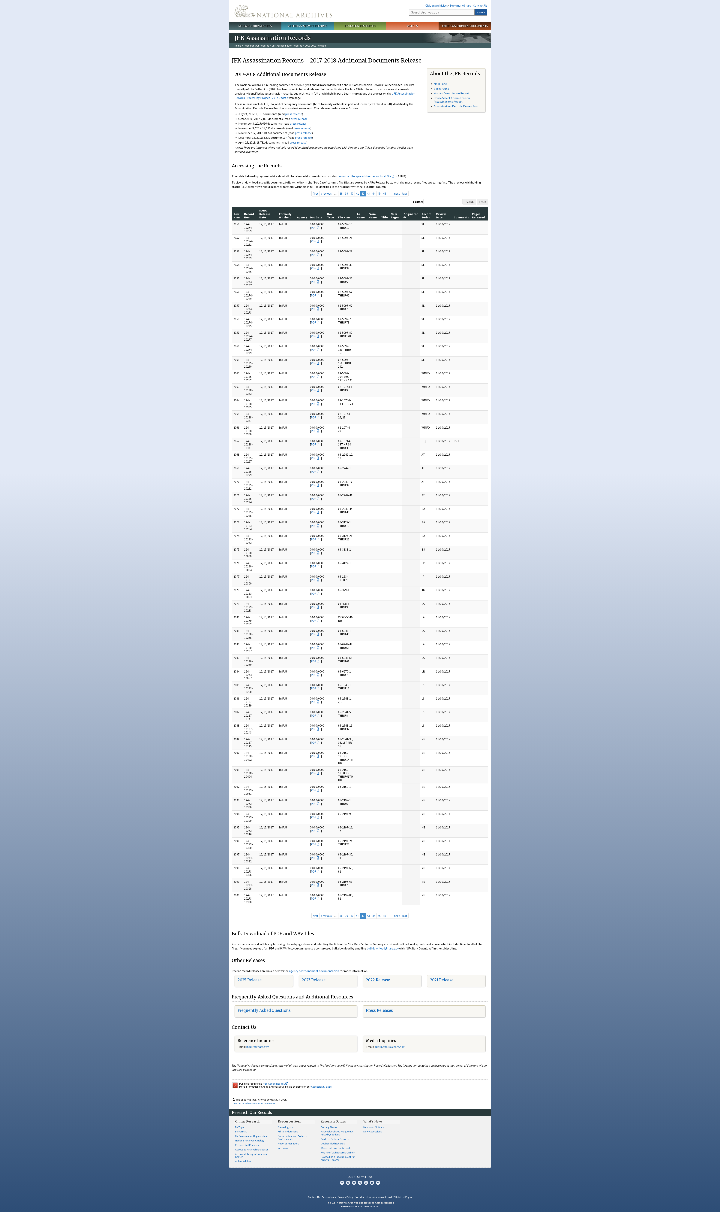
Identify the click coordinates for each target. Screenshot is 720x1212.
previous (326, 193)
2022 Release (378, 980)
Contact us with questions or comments (254, 1103)
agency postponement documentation (314, 971)
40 (351, 193)
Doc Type (330, 215)
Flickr (378, 1182)
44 (373, 193)
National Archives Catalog (249, 1140)
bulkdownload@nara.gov (383, 948)
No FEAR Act (394, 1197)
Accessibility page (321, 1086)
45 (379, 193)
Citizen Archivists (436, 5)
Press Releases (379, 1010)
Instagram (354, 1182)
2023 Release (314, 980)
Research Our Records (255, 26)
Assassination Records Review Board (457, 106)
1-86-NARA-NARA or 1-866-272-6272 (360, 1206)
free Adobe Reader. (274, 1083)
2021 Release (441, 980)
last (404, 193)
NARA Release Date (264, 213)
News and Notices (373, 1127)
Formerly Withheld (285, 215)
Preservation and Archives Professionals (293, 1137)
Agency (302, 217)
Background (441, 88)
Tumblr (360, 1182)
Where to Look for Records (336, 1148)
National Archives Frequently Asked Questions (337, 1133)
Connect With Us (360, 1177)
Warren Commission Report (452, 93)
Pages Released (478, 215)
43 (368, 193)
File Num (344, 217)
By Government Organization (251, 1136)
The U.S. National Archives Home (283, 11)
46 (384, 193)
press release (293, 114)
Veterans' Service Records (307, 26)
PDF (313, 227)
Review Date (441, 215)
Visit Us (412, 26)
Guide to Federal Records (335, 1139)
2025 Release (250, 980)
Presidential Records (247, 1145)
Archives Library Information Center (251, 1155)
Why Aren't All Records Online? (338, 1152)
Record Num (249, 215)
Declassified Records (333, 1143)
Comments (461, 217)
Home (238, 45)
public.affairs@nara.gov (389, 1047)
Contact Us (480, 5)
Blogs (372, 1182)
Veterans (283, 1148)
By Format (241, 1131)
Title (384, 217)
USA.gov (407, 1197)
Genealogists (285, 1127)
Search (481, 12)
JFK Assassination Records (287, 45)
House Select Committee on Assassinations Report (452, 99)
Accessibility (329, 1197)
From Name (373, 215)
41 (357, 193)
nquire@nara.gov (258, 1047)
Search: (418, 201)
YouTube (366, 1182)
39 (346, 193)
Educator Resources (360, 26)
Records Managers (288, 1143)
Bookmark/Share (460, 5)
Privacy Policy (345, 1197)
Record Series (426, 215)
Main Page (440, 84)
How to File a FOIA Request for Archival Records (338, 1158)
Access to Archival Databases (251, 1149)
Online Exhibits (243, 1161)
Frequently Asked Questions (264, 1010)
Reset (482, 202)
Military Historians (288, 1131)
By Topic (239, 1127)
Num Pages (395, 215)
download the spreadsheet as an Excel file (364, 176)
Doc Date (316, 217)
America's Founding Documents (465, 26)
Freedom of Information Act (370, 1197)
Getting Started (329, 1127)
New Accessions (372, 1131)
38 (341, 193)
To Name (361, 215)
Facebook (342, 1182)
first (315, 193)
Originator (411, 214)
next (397, 193)
